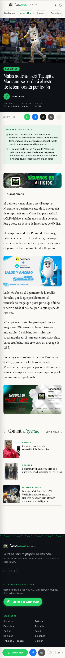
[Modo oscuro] (60, 5)
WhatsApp (17, 652)
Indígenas (40, 636)
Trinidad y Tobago (13, 640)
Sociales (8, 636)
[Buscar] (55, 5)
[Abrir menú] (5, 5)
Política (39, 621)
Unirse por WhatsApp (25, 601)
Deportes (56, 13)
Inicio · (6, 21)
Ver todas (52, 432)
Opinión (39, 640)
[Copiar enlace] (59, 117)
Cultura (7, 631)
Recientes (9, 13)
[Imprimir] (50, 652)
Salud (38, 631)
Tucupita (39, 626)
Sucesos (41, 13)
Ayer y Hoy (25, 13)
